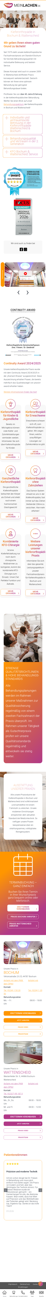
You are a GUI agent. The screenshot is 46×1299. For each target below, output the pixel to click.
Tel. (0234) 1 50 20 (12, 990)
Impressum (12, 1284)
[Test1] (23, 331)
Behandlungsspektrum (14, 104)
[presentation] (18, 292)
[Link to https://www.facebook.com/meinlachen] (21, 249)
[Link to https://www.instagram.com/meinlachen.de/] (25, 249)
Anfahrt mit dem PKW (13, 980)
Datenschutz (25, 1284)
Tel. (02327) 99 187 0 (13, 1094)
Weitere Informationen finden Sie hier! (20, 392)
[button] (22, 124)
